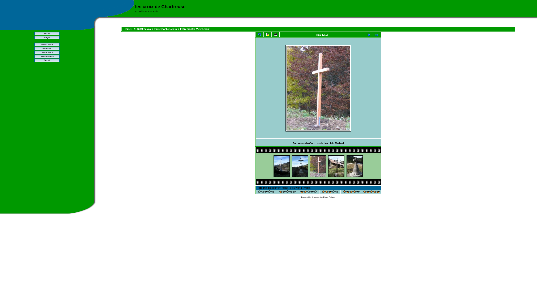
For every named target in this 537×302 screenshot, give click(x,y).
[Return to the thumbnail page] (259, 34)
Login (47, 37)
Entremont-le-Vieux (165, 29)
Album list (47, 48)
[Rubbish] (266, 192)
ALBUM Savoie (143, 29)
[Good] (330, 192)
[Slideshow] (275, 34)
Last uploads (47, 52)
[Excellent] (351, 192)
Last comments (47, 56)
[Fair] (308, 192)
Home (47, 33)
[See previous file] (369, 34)
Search (47, 60)
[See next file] (377, 34)
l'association (47, 44)
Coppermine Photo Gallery (323, 197)
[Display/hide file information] (267, 34)
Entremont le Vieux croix (195, 29)
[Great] (371, 192)
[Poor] (287, 192)
